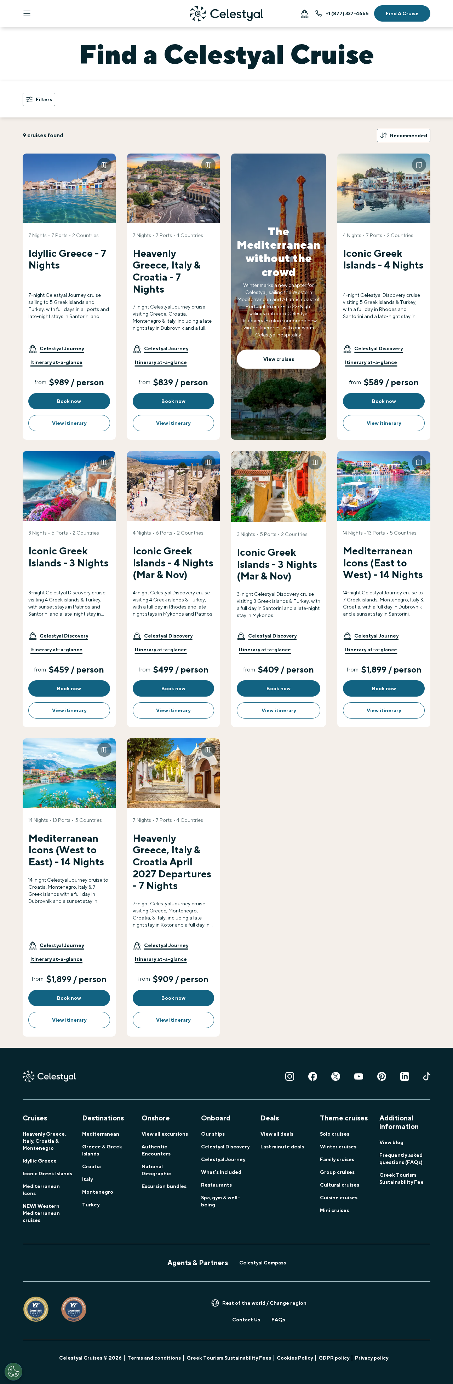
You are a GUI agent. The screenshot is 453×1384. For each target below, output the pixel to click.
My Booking (304, 13)
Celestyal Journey (223, 1159)
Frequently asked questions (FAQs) (401, 1158)
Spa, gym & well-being (220, 1201)
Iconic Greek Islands (47, 1173)
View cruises (278, 359)
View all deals (276, 1134)
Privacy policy (371, 1358)
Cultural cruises (339, 1185)
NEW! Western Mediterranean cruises (41, 1213)
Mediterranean (100, 1134)
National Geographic (156, 1170)
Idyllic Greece (40, 1161)
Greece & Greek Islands (102, 1150)
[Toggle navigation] (27, 13)
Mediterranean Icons (41, 1189)
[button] (56, 348)
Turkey (90, 1204)
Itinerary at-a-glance (56, 362)
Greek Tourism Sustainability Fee (401, 1178)
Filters (44, 99)
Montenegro (97, 1192)
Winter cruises (338, 1146)
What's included (221, 1172)
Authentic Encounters (156, 1150)
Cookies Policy (295, 1358)
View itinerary (69, 423)
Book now (69, 401)
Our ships (213, 1134)
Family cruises (337, 1159)
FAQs (278, 1319)
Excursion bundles (164, 1186)
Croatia (91, 1166)
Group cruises (337, 1172)
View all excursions (165, 1134)
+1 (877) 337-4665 (347, 13)
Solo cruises (334, 1134)
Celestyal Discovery (225, 1146)
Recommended (408, 135)
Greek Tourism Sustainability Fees (229, 1358)
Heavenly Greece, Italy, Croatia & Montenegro (44, 1141)
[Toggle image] (104, 165)
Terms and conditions (154, 1358)
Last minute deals (282, 1146)
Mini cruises (334, 1210)
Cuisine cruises (338, 1197)
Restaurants (216, 1185)
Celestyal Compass (262, 1262)
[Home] (226, 14)
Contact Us (246, 1319)
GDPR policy (334, 1358)
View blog (391, 1142)
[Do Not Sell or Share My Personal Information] (13, 1371)
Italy (87, 1179)
